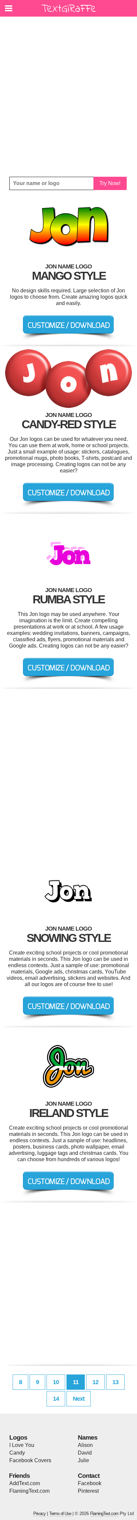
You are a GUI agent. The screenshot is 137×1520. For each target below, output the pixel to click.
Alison (85, 1445)
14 (56, 1398)
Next (78, 1398)
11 (75, 1382)
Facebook (89, 1483)
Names (87, 1437)
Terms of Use (60, 1513)
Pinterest (88, 1491)
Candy (17, 1453)
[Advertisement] (68, 96)
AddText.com (24, 1483)
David (85, 1453)
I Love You (21, 1445)
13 (115, 1382)
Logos (18, 1437)
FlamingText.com (29, 1491)
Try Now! (109, 183)
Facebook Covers (30, 1460)
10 (56, 1382)
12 (95, 1382)
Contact (88, 1475)
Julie (83, 1460)
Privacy (39, 1513)
